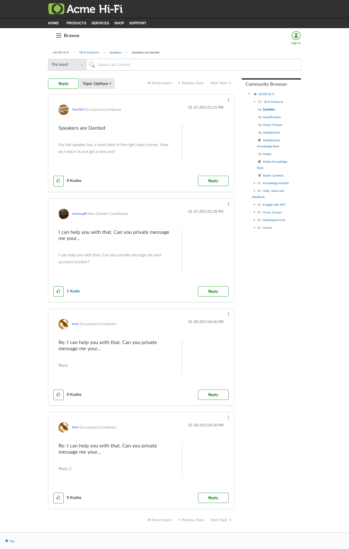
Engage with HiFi (274, 204)
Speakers (115, 52)
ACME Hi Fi (61, 52)
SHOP (119, 23)
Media (267, 154)
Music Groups (272, 212)
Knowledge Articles (276, 183)
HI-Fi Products (89, 52)
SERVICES (100, 23)
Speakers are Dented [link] (145, 52)
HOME (53, 23)
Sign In (296, 43)
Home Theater (272, 124)
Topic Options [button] (95, 84)
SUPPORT (137, 23)
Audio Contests (273, 175)
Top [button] (12, 541)
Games (267, 227)
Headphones (271, 132)
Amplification (272, 117)
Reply (213, 181)
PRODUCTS (76, 23)
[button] (228, 100)
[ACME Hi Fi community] (249, 94)
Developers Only (274, 220)
